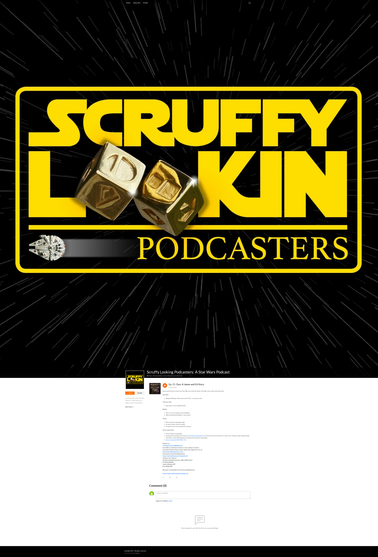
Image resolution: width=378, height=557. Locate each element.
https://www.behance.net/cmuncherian (175, 456)
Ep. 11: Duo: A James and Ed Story (186, 384)
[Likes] (163, 477)
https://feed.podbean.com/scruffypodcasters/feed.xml (165, 376)
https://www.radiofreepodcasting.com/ (175, 473)
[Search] (249, 3)
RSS (140, 393)
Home (128, 3)
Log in (170, 501)
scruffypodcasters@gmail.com (172, 445)
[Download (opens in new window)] (170, 477)
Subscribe (136, 3)
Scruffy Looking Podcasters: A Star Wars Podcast (188, 372)
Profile (145, 3)
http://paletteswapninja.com (196, 436)
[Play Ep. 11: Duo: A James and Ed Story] (165, 385)
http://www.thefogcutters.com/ (173, 452)
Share (131, 393)
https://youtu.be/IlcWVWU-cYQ (176, 440)
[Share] (177, 477)
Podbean (137, 553)
